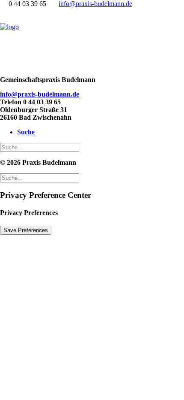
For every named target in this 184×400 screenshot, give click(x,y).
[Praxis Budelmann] (92, 40)
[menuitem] (91, 132)
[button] (26, 132)
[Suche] (39, 147)
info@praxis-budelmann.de (95, 3)
